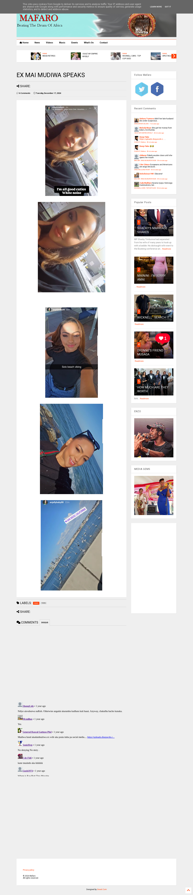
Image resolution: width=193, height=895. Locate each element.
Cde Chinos (144, 165)
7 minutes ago (154, 124)
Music (62, 42)
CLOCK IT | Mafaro (140, 142)
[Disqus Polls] (71, 663)
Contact (104, 42)
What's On (89, 42)
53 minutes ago (162, 188)
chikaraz (143, 155)
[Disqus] (71, 738)
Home (25, 42)
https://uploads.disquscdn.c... (151, 139)
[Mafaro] (96, 35)
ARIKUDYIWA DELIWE (141, 124)
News (37, 42)
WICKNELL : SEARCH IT (153, 317)
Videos (49, 42)
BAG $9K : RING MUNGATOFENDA (145, 160)
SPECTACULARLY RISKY (160, 56)
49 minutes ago (162, 179)
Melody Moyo (145, 128)
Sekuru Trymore (146, 119)
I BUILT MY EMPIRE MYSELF (78, 55)
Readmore (166, 249)
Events (74, 42)
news (32, 53)
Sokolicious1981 (146, 174)
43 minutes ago (156, 169)
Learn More (156, 7)
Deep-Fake (144, 137)
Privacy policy (28, 870)
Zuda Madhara (145, 183)
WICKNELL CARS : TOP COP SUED (119, 57)
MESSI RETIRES (36, 56)
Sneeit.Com (102, 889)
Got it (168, 7)
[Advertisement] (153, 568)
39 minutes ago (152, 142)
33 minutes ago (159, 133)
